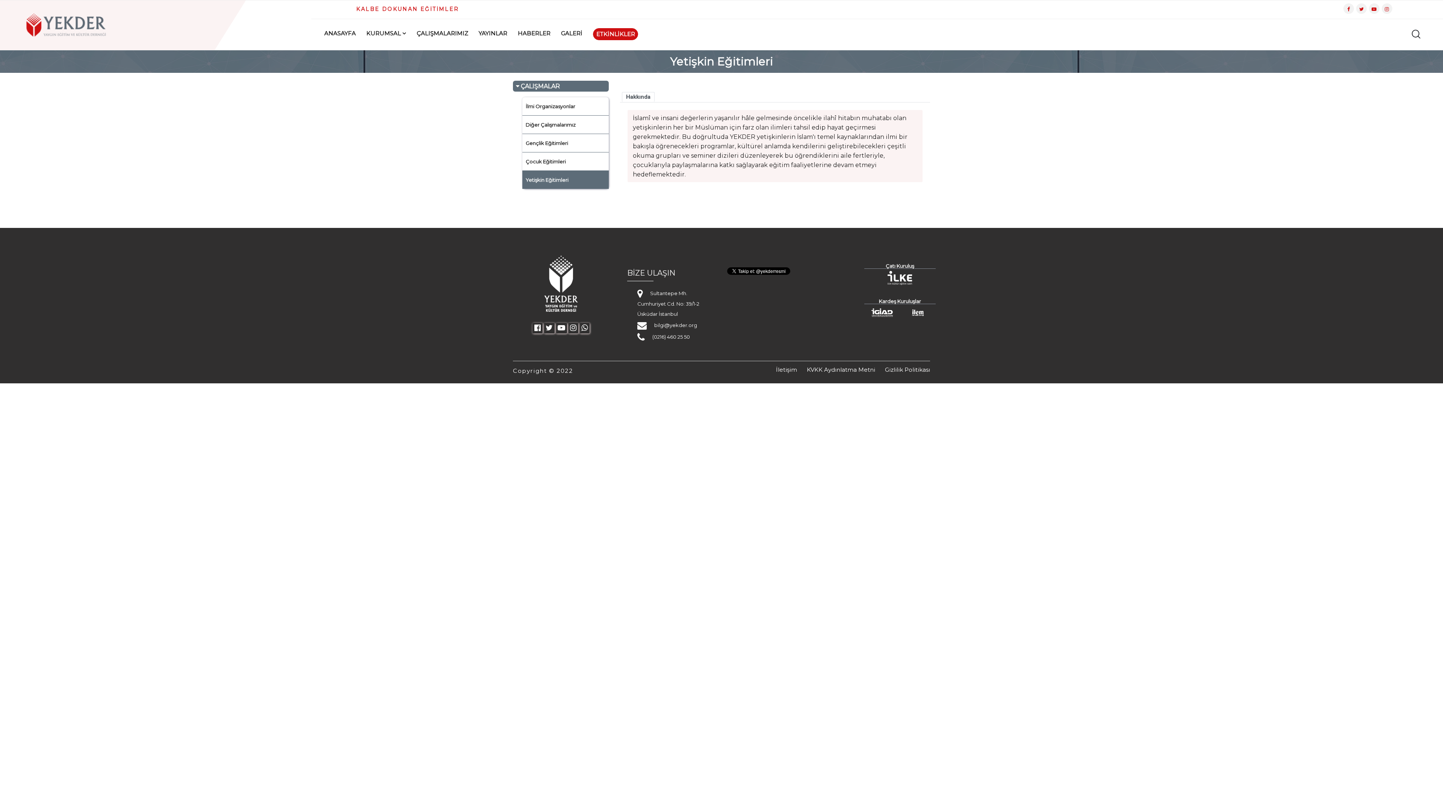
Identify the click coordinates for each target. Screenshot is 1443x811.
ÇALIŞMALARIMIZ (442, 33)
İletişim (786, 369)
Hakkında (638, 96)
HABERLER (534, 33)
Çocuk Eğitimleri (546, 161)
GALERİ (571, 33)
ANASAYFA (340, 33)
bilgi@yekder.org (675, 325)
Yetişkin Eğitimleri (547, 180)
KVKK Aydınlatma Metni (841, 369)
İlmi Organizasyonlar (550, 106)
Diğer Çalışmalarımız (551, 125)
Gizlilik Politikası (907, 369)
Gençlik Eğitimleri (547, 143)
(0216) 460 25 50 (671, 337)
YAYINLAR (493, 33)
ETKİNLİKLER (615, 34)
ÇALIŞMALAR (539, 86)
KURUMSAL (383, 33)
